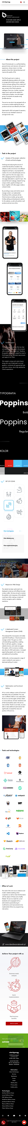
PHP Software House (7, 1097)
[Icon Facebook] (8, 1115)
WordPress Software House (8, 1099)
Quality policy (14, 1082)
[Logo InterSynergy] (21, 2)
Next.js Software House (7, 1106)
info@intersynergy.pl (14, 1055)
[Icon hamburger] (24, 2)
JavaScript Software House (8, 1101)
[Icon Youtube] (14, 1115)
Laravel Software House (7, 1095)
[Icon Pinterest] (25, 1115)
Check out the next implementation (9, 1039)
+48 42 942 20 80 (14, 1061)
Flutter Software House (7, 1108)
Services (14, 1074)
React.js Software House (8, 1104)
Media (14, 1080)
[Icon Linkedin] (2, 1115)
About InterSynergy (14, 1072)
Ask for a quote (14, 1023)
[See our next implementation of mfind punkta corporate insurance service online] (14, 1040)
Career (14, 1078)
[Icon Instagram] (19, 1115)
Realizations (14, 1076)
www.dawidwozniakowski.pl (15, 944)
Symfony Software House (8, 1093)
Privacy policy (14, 1085)
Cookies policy (14, 1087)
